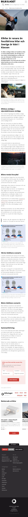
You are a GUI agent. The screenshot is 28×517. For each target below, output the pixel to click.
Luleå (3, 476)
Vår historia (15, 457)
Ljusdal (3, 474)
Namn (4, 370)
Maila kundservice (17, 469)
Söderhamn (4, 482)
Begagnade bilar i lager (7, 460)
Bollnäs (3, 469)
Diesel (21, 392)
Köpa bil (5, 449)
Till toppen (13, 444)
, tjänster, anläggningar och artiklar (14, 4)
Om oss (14, 454)
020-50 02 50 (16, 471)
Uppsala (3, 488)
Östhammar (4, 490)
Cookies (14, 507)
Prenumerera (13, 379)
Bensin (16, 392)
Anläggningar (5, 466)
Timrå (3, 486)
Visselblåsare (14, 509)
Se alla (14, 433)
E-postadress (17, 370)
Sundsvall (4, 484)
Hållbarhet (15, 459)
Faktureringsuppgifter (17, 462)
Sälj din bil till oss (6, 459)
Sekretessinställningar (14, 506)
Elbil (25, 392)
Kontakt (15, 466)
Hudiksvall (4, 473)
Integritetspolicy (14, 510)
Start (3, 8)
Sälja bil (11, 449)
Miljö (25, 395)
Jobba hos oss (16, 460)
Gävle (3, 471)
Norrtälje (4, 478)
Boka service (18, 449)
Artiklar (6, 8)
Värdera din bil (5, 457)
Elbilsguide (19, 395)
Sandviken (4, 480)
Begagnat (4, 454)
